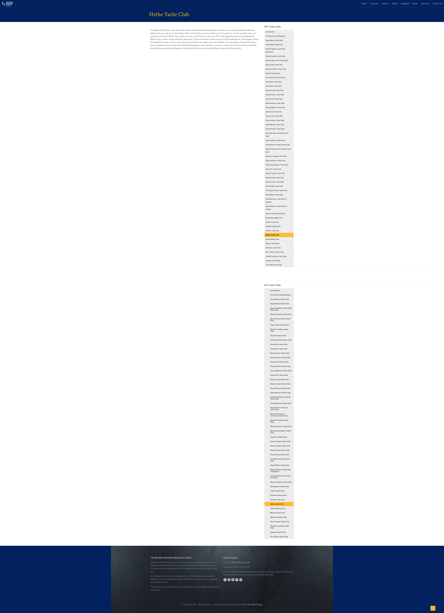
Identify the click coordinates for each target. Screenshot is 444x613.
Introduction (270, 32)
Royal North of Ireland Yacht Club (278, 145)
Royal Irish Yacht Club (274, 112)
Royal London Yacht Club (275, 120)
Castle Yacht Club (272, 222)
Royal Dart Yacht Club (274, 82)
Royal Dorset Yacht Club (274, 90)
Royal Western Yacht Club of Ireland (276, 207)
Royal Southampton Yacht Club (277, 165)
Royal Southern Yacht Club (275, 160)
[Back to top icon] (432, 608)
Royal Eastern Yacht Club (275, 95)
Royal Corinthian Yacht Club (276, 69)
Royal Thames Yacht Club (275, 173)
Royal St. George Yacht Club (276, 156)
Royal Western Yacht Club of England (276, 200)
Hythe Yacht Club (272, 235)
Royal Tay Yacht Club (273, 169)
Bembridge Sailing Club (274, 218)
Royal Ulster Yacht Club (274, 186)
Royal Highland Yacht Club (275, 107)
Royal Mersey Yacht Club (275, 124)
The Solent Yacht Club (274, 265)
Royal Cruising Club (273, 73)
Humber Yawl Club (272, 231)
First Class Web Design (252, 604)
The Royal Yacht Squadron (275, 36)
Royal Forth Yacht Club (274, 99)
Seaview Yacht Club (273, 260)
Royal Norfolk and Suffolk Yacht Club (277, 134)
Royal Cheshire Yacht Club (275, 56)
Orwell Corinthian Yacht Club (276, 256)
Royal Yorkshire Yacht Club (275, 213)
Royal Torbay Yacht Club (275, 182)
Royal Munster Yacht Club (275, 129)
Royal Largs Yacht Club (274, 116)
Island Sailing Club (272, 239)
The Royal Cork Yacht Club (275, 77)
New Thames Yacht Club (275, 252)
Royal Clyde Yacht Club (274, 65)
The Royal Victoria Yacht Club (276, 190)
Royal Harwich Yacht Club (275, 103)
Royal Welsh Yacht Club (274, 195)
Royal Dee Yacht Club (274, 86)
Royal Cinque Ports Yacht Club (277, 60)
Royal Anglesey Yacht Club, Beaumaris (276, 50)
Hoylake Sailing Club (273, 226)
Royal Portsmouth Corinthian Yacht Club (278, 150)
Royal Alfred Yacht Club (274, 45)
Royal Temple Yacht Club (275, 178)
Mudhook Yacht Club (273, 248)
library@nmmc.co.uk (241, 562)
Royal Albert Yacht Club (274, 40)
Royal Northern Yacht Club (275, 140)
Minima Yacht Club (272, 243)
